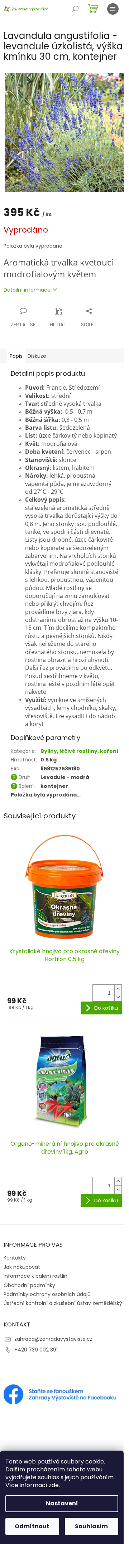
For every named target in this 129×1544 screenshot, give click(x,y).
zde (54, 1485)
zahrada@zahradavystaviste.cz (53, 1339)
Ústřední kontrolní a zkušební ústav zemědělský (63, 1303)
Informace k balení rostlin (35, 1276)
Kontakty (15, 1257)
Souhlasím (91, 1526)
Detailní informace (27, 289)
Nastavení (62, 1503)
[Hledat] (75, 9)
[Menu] (113, 9)
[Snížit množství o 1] (117, 997)
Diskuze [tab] (37, 356)
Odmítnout (32, 1526)
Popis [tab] (16, 356)
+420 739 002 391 (36, 1349)
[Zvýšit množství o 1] (117, 989)
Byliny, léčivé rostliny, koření (79, 751)
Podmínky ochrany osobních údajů (47, 1294)
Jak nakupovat (22, 1267)
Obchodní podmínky (29, 1285)
